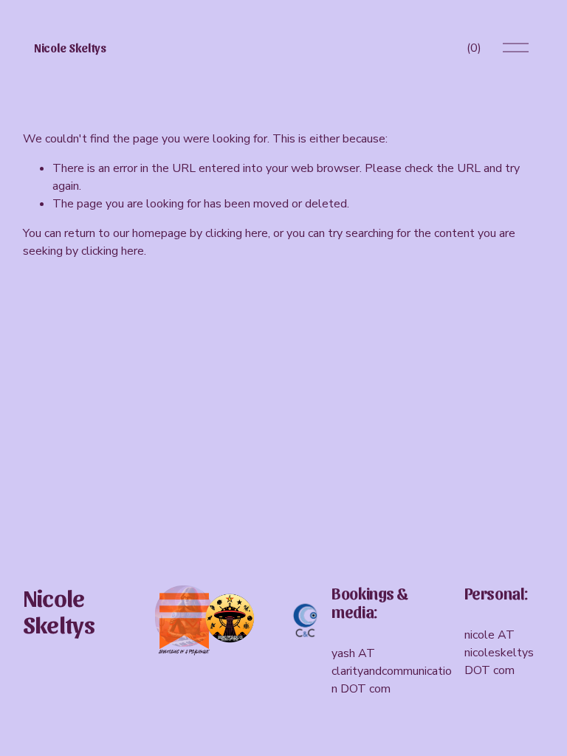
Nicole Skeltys (70, 48)
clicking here (236, 233)
